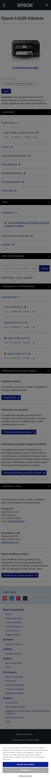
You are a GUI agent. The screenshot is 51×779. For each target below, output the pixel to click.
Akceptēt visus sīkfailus (25, 764)
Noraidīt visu (25, 770)
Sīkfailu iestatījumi (25, 776)
